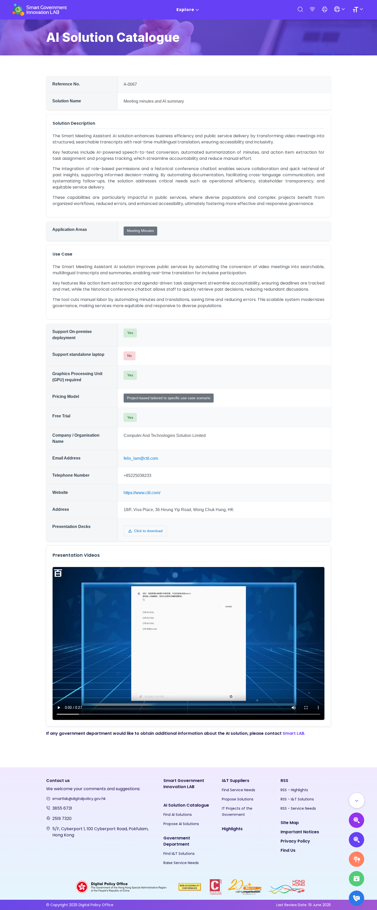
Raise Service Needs (181, 862)
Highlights (232, 829)
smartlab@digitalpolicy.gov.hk (79, 798)
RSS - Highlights (294, 789)
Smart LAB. (294, 733)
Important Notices (300, 832)
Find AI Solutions (177, 814)
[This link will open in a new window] (121, 887)
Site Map (290, 823)
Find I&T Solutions (179, 853)
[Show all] (356, 800)
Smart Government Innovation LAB (183, 784)
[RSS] (312, 9)
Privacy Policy (295, 841)
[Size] (359, 9)
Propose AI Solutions (181, 823)
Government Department (176, 841)
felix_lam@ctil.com (141, 458)
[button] (325, 9)
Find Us (288, 850)
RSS (284, 781)
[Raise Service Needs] (356, 859)
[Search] (300, 9)
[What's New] (356, 898)
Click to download (148, 531)
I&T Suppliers (235, 781)
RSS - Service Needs (298, 808)
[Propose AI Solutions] (356, 820)
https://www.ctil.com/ (142, 493)
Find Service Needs (238, 789)
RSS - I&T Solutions (297, 799)
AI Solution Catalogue (186, 805)
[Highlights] (356, 878)
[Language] (340, 9)
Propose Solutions (237, 799)
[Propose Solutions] (356, 839)
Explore (185, 10)
